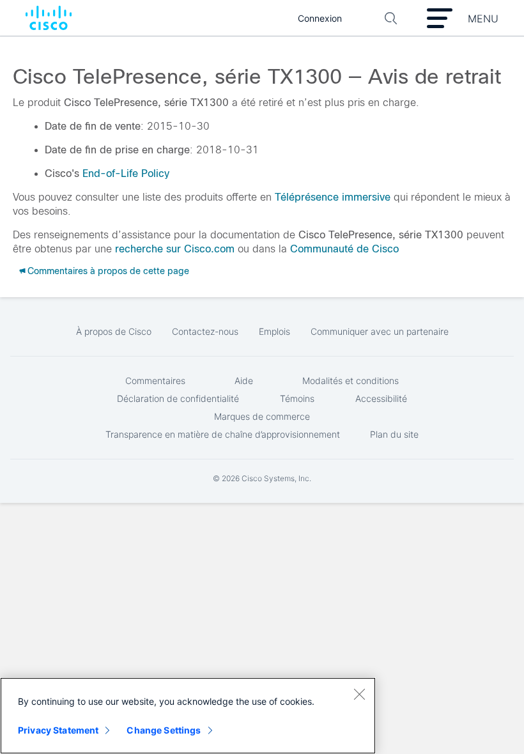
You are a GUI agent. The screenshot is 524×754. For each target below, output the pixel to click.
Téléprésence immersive (332, 197)
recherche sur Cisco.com (175, 248)
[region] (188, 715)
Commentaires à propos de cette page (108, 271)
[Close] (359, 694)
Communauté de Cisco (344, 248)
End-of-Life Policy (125, 173)
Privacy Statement (58, 730)
